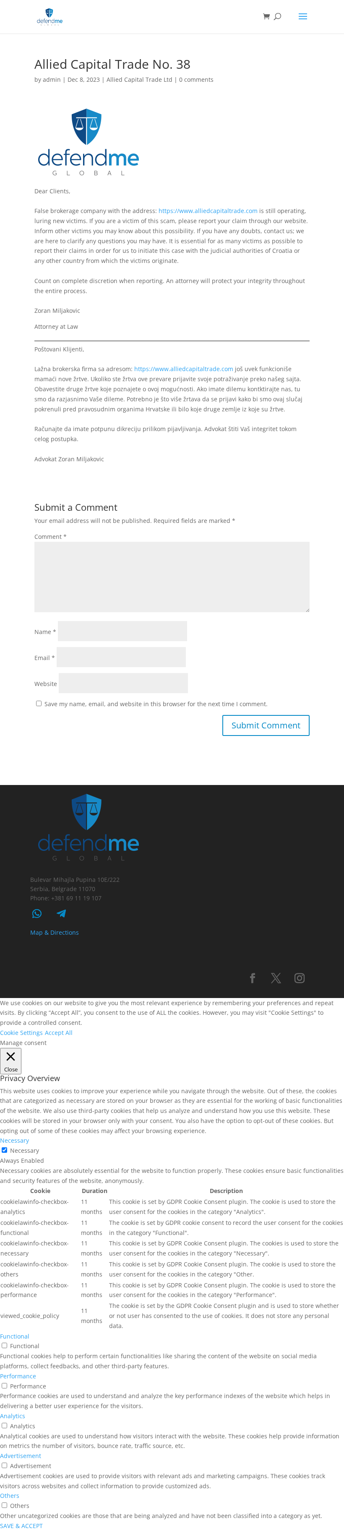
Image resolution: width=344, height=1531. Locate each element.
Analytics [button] (12, 1416)
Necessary (24, 1150)
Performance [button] (18, 1376)
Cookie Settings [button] (21, 1033)
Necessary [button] (14, 1140)
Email (44, 658)
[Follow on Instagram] (299, 978)
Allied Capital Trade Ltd (139, 79)
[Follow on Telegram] (61, 913)
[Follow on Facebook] (252, 978)
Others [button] (9, 1496)
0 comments (196, 79)
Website (45, 684)
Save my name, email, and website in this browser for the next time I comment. (156, 704)
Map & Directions (54, 932)
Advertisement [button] (20, 1456)
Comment (50, 537)
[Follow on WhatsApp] (36, 913)
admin (52, 79)
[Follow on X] (276, 978)
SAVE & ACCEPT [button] (21, 1526)
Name (45, 632)
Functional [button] (14, 1336)
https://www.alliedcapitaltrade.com (208, 211)
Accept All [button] (59, 1033)
